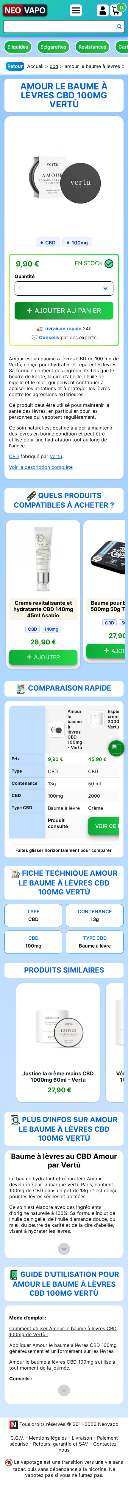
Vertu (56, 456)
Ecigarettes (53, 47)
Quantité (25, 276)
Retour (15, 66)
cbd (54, 66)
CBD (14, 456)
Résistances (92, 47)
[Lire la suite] (64, 1249)
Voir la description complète (41, 467)
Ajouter (46, 657)
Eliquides (17, 47)
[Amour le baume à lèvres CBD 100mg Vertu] (64, 175)
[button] (116, 748)
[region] (64, 775)
